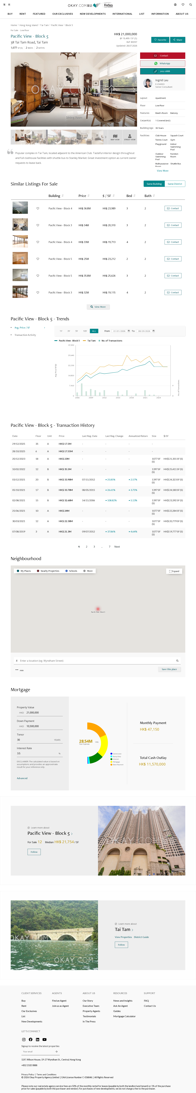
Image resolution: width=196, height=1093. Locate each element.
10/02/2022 (18, 469)
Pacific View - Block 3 (60, 225)
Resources (120, 993)
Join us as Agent (60, 1005)
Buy (23, 1000)
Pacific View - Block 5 (60, 259)
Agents (57, 993)
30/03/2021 (18, 521)
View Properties (123, 937)
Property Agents (91, 1011)
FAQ (146, 1000)
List (23, 1016)
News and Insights (122, 1000)
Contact (175, 208)
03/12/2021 (18, 479)
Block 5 (69, 25)
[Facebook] (30, 1039)
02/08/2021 (18, 500)
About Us (89, 993)
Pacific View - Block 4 (60, 208)
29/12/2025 (18, 443)
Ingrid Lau (161, 80)
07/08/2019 (18, 531)
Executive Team (91, 1005)
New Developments (31, 1021)
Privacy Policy (27, 1074)
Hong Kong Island (28, 25)
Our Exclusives (29, 1011)
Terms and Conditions (46, 1074)
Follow (34, 852)
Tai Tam (44, 25)
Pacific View (57, 25)
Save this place (169, 669)
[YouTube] (44, 1039)
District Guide (141, 937)
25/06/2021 (18, 510)
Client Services (31, 993)
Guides (117, 1011)
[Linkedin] (37, 1039)
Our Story (88, 1000)
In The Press (89, 1021)
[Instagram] (23, 1039)
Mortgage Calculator (124, 1016)
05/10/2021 (18, 489)
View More (100, 306)
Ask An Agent (120, 1005)
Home (14, 25)
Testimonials (89, 1016)
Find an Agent (59, 1000)
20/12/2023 (18, 458)
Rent (23, 1005)
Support (149, 993)
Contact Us (150, 1005)
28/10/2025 (18, 451)
